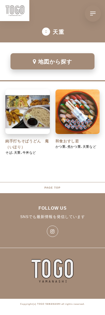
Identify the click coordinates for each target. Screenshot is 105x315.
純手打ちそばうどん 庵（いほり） (27, 144)
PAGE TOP (52, 187)
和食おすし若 (67, 141)
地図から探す (55, 61)
